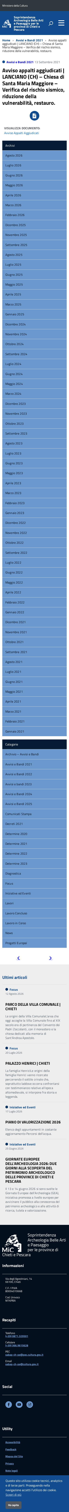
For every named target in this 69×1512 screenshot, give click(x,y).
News (9, 933)
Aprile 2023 (13, 483)
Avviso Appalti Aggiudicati (21, 133)
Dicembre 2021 (15, 622)
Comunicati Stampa (18, 814)
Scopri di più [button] (13, 1494)
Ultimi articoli (14, 977)
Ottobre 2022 (14, 542)
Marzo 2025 (13, 304)
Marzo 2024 (13, 393)
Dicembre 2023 (15, 403)
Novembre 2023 (16, 413)
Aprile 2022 (13, 592)
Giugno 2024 (14, 374)
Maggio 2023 (14, 473)
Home (6, 40)
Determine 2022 (16, 853)
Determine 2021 (16, 843)
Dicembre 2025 (15, 225)
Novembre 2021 (16, 632)
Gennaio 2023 (14, 513)
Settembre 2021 (16, 652)
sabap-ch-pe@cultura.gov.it (22, 1364)
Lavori (9, 903)
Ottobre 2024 (14, 344)
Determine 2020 (16, 833)
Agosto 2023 (13, 443)
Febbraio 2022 (15, 602)
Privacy (9, 1463)
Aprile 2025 (13, 294)
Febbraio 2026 (15, 215)
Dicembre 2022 (15, 522)
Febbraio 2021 (15, 721)
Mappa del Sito (14, 1456)
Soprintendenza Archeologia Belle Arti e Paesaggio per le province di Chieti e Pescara (29, 23)
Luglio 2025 (13, 264)
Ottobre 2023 (14, 423)
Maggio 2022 (14, 582)
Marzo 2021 (13, 711)
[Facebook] (8, 1405)
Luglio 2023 (13, 453)
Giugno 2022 (14, 572)
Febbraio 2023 (15, 503)
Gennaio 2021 (14, 731)
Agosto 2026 (13, 155)
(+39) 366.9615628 (16, 1345)
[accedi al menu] (61, 23)
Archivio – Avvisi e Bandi (22, 754)
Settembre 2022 (16, 552)
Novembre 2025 (16, 234)
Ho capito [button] (13, 1505)
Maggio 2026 (14, 185)
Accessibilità (12, 1442)
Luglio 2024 (13, 364)
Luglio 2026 (13, 165)
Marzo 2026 (13, 205)
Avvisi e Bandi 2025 (18, 804)
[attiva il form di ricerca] (51, 23)
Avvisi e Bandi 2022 (18, 774)
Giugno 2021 (14, 681)
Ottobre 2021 (14, 642)
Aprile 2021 (13, 701)
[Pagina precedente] (18, 958)
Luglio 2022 (13, 562)
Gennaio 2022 (14, 612)
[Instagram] (29, 1405)
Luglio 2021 (13, 671)
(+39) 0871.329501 (16, 1336)
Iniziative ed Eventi (18, 893)
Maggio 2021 (14, 691)
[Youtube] (19, 1405)
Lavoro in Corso (15, 923)
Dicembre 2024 (15, 324)
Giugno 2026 (14, 175)
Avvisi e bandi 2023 (18, 784)
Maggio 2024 (14, 383)
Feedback (10, 1449)
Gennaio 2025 (14, 314)
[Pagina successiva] (50, 958)
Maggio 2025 (14, 284)
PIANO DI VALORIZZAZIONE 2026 (33, 1122)
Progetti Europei (16, 943)
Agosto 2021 (13, 661)
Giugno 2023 (14, 463)
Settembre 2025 (16, 244)
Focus (9, 883)
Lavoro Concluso (16, 913)
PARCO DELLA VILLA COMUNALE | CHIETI (32, 1006)
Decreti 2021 (14, 823)
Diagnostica (13, 873)
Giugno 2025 (14, 274)
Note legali (11, 1471)
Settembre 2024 (16, 354)
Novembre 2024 (16, 334)
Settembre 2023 (16, 433)
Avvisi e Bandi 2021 (29, 40)
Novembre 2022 (16, 532)
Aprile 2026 (13, 195)
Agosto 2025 (13, 254)
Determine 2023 (16, 863)
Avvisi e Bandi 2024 (18, 794)
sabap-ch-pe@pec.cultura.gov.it (24, 1355)
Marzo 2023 (13, 493)
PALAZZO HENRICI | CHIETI (27, 1063)
